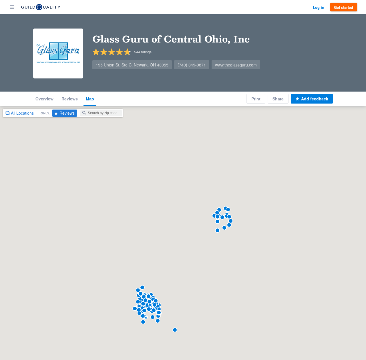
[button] (158, 316)
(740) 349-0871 (192, 65)
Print (255, 99)
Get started (343, 7)
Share (278, 99)
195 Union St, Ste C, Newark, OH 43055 (132, 65)
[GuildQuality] (40, 7)
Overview (44, 99)
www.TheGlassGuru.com (236, 65)
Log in (318, 7)
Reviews (69, 99)
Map (90, 99)
